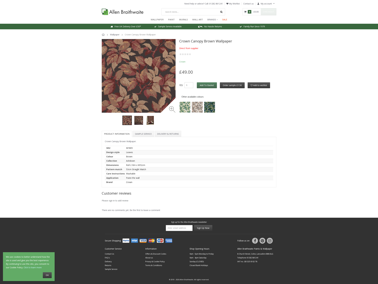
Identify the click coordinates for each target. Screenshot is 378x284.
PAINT (171, 19)
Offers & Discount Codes (155, 254)
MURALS (183, 19)
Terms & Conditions (153, 265)
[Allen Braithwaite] (123, 12)
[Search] (221, 11)
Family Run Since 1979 (253, 26)
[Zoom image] (172, 109)
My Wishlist (234, 3)
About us (149, 257)
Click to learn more (33, 267)
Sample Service (143, 133)
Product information (116, 133)
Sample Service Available (169, 26)
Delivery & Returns (168, 133)
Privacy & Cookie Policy (155, 261)
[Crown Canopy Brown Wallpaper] (127, 120)
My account (266, 3)
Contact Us (109, 254)
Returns (108, 265)
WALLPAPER (157, 19)
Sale (224, 19)
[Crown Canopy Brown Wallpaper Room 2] (150, 120)
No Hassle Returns (212, 26)
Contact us (248, 3)
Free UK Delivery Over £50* (127, 26)
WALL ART (197, 19)
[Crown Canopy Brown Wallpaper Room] (138, 120)
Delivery (108, 261)
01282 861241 (216, 3)
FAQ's (107, 257)
